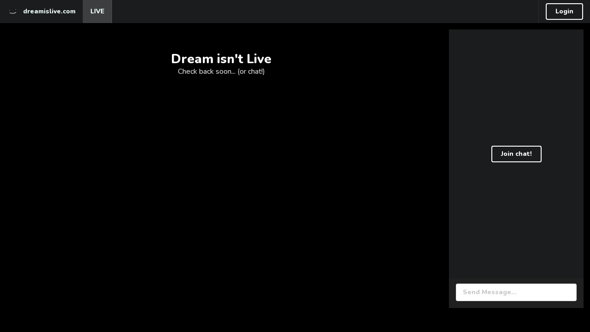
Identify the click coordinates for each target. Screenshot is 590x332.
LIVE (97, 11)
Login (564, 11)
